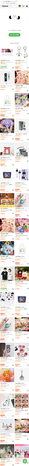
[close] (1, 2)
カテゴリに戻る (14, 34)
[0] (23, 6)
